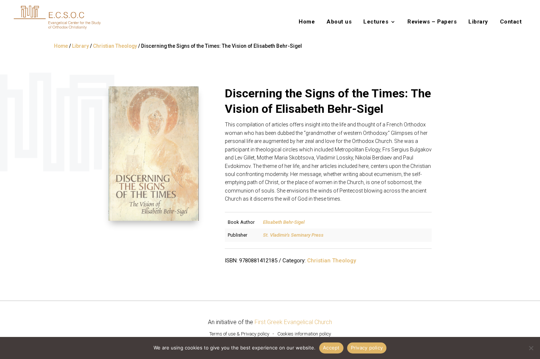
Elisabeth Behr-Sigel (284, 222)
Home (307, 22)
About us (339, 22)
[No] (530, 348)
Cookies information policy (304, 334)
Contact (511, 22)
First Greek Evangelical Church (293, 322)
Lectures (375, 22)
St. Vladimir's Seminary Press (293, 235)
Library (478, 22)
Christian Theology (115, 46)
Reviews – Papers (432, 22)
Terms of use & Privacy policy (239, 334)
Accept (331, 348)
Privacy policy (367, 348)
